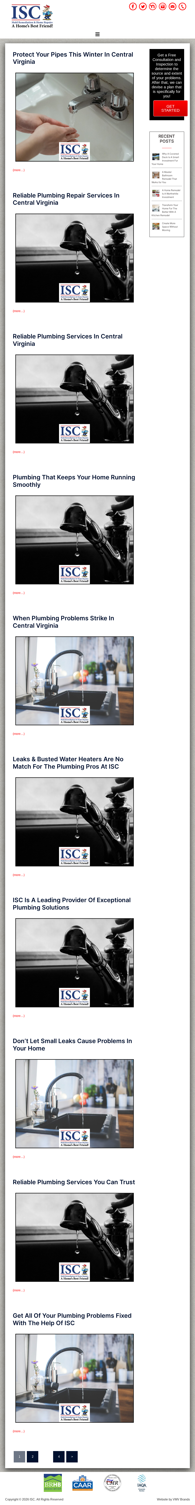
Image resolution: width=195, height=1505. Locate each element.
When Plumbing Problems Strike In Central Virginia (63, 621)
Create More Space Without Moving (170, 227)
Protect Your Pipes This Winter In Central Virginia (73, 58)
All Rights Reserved (49, 1499)
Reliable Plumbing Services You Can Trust (74, 1182)
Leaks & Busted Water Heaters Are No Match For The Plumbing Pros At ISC (68, 762)
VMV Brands (181, 1499)
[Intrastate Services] (32, 16)
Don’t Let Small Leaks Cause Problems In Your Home (72, 1044)
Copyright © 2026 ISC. (20, 1499)
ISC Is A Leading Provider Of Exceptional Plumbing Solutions (72, 903)
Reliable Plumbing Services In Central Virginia (67, 340)
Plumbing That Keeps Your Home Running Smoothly (74, 480)
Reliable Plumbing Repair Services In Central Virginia (66, 199)
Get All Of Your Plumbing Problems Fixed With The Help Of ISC (72, 1319)
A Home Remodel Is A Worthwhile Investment (171, 193)
